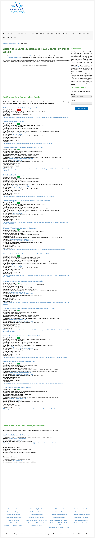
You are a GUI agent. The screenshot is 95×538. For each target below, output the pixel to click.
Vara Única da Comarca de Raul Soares (17, 435)
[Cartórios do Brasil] (17, 13)
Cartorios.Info (75, 66)
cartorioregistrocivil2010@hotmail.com (21, 158)
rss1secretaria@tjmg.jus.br (17, 438)
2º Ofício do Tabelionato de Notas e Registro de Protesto (22, 108)
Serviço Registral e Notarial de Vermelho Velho (19, 361)
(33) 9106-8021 (28, 240)
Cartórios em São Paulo (81, 517)
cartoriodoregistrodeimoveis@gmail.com (21, 186)
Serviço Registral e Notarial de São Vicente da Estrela (21, 336)
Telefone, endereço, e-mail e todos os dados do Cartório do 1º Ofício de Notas (27, 143)
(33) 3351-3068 (17, 400)
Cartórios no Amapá (13, 514)
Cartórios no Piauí (59, 517)
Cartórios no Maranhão (36, 514)
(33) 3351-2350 (17, 266)
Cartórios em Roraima (81, 511)
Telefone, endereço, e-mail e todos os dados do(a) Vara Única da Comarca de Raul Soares (31, 443)
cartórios (29, 56)
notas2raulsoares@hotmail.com (19, 239)
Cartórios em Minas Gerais (36, 523)
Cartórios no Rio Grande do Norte (59, 523)
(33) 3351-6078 (17, 293)
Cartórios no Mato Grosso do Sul (36, 520)
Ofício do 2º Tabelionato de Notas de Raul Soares (20, 228)
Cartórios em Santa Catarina (81, 514)
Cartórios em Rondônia (81, 509)
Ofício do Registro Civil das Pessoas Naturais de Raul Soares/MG (26, 254)
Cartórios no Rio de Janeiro (59, 520)
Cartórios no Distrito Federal (13, 525)
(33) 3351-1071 (17, 440)
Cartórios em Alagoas (13, 511)
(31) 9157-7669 (28, 374)
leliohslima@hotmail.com (17, 292)
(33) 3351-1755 (17, 187)
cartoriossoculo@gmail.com (17, 319)
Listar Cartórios (81, 108)
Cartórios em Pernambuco (59, 514)
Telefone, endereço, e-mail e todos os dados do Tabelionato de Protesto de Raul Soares (31, 409)
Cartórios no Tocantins (81, 523)
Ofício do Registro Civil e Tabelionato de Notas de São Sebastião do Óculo (29, 308)
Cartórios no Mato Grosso (36, 517)
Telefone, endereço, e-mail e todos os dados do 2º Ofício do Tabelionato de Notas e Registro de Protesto (36, 117)
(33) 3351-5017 (17, 348)
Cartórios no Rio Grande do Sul (59, 527)
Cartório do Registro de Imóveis (14, 175)
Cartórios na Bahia (13, 520)
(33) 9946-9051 (28, 348)
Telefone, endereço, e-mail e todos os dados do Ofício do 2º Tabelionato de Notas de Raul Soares (34, 249)
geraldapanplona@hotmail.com (18, 347)
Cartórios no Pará (36, 525)
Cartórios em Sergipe (81, 520)
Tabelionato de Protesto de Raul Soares (17, 387)
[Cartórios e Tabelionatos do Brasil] (4, 33)
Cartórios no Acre (13, 509)
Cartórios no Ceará (13, 523)
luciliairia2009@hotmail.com (17, 398)
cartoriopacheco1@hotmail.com (19, 133)
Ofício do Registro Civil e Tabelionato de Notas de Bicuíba (23, 281)
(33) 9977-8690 (17, 321)
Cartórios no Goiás (36, 511)
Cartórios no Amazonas (13, 517)
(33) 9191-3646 (28, 293)
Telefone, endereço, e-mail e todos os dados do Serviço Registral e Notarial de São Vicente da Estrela (35, 357)
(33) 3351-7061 (17, 160)
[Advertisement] (64, 15)
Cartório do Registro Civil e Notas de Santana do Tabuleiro (23, 147)
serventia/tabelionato (15, 57)
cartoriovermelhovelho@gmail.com (20, 372)
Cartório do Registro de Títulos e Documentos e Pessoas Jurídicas (26, 201)
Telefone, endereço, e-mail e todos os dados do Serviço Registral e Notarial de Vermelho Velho (33, 383)
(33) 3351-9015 (17, 374)
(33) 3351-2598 (17, 240)
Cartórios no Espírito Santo (36, 509)
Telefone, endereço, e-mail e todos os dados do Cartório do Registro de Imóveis (28, 196)
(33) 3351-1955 (17, 134)
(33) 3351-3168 (28, 321)
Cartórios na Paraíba (58, 509)
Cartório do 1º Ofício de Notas (13, 122)
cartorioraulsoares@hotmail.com (19, 265)
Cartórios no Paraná (59, 511)
